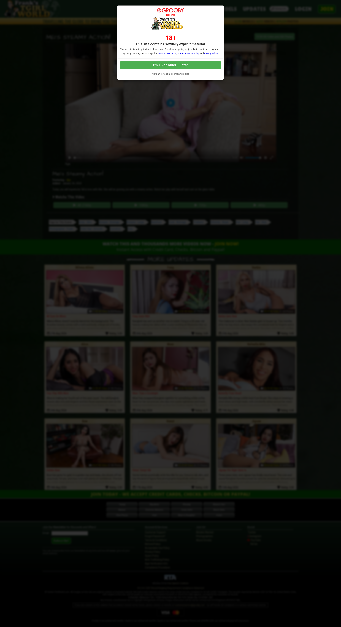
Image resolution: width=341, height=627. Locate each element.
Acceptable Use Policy (188, 53)
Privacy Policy (211, 53)
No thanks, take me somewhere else (170, 74)
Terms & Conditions (167, 53)
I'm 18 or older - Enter (170, 65)
